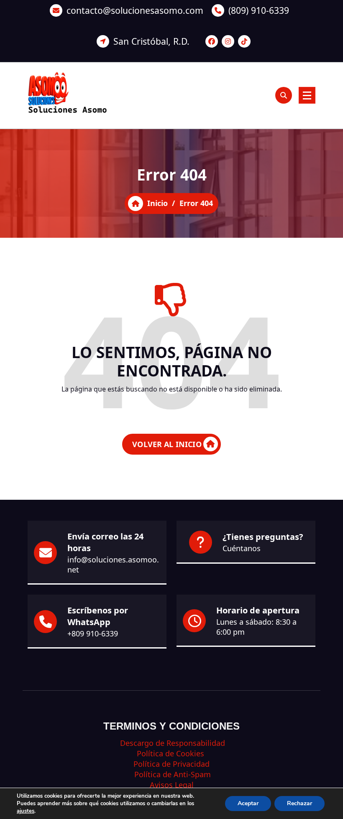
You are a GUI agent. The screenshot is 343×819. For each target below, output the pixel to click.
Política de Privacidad (171, 764)
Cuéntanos (242, 548)
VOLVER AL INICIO (167, 444)
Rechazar (299, 803)
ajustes (25, 811)
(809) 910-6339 (258, 10)
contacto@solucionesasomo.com (135, 10)
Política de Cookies (171, 753)
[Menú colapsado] (307, 95)
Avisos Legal (172, 785)
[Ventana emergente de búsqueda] (283, 95)
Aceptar (248, 803)
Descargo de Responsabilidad (171, 743)
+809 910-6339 (92, 633)
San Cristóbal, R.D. (151, 41)
